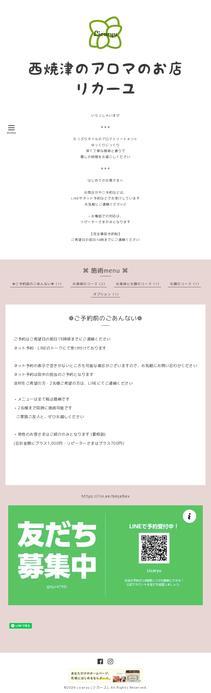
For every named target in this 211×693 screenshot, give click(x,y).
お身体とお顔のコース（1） (138, 283)
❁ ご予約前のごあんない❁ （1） (37, 283)
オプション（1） (106, 294)
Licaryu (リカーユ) (93, 687)
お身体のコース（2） (90, 283)
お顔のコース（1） (185, 283)
